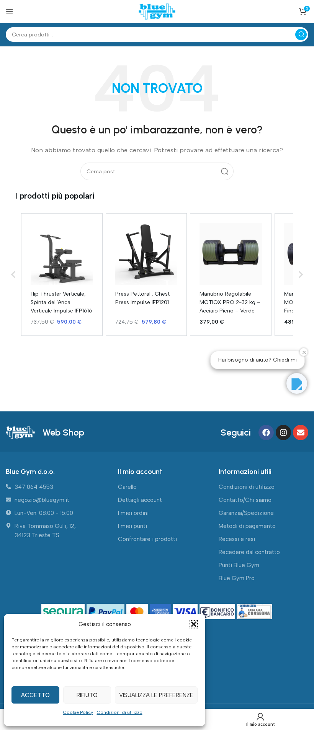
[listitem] (62, 274)
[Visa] (186, 611)
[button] (194, 624)
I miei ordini (133, 513)
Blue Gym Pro (237, 578)
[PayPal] (106, 611)
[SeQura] (64, 611)
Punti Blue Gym (239, 565)
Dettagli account (140, 500)
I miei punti (132, 526)
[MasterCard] (138, 611)
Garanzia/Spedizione (246, 513)
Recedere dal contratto (249, 552)
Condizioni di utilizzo (119, 712)
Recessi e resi (237, 539)
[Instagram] (283, 432)
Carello (127, 486)
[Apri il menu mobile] (9, 11)
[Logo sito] (157, 11)
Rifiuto (87, 695)
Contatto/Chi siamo (245, 500)
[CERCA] (301, 34)
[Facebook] (266, 432)
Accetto (35, 695)
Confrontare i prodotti (147, 539)
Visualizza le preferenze (156, 695)
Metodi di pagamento (247, 526)
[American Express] (161, 611)
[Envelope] (300, 432)
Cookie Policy (78, 712)
